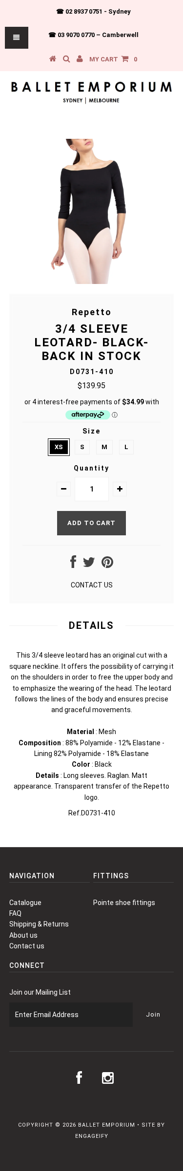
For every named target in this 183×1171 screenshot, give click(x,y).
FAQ (15, 913)
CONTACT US (92, 585)
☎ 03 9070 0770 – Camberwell (93, 34)
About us (23, 935)
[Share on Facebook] (73, 564)
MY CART (113, 59)
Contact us (26, 946)
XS (59, 447)
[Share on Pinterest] (107, 564)
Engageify (91, 1136)
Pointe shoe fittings (124, 903)
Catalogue (25, 903)
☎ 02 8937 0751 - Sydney (93, 11)
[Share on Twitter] (88, 564)
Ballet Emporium (106, 1125)
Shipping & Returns (39, 924)
